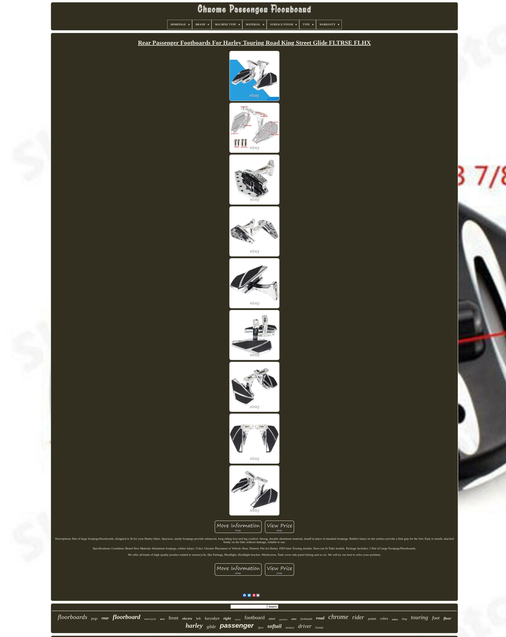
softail (274, 626)
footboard (255, 617)
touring (419, 617)
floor (447, 618)
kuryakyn (212, 618)
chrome (338, 616)
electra (187, 618)
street (272, 618)
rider (358, 617)
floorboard (126, 616)
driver (305, 626)
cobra (384, 618)
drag (404, 618)
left (198, 618)
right (227, 618)
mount (238, 619)
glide (211, 626)
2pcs (260, 627)
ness (162, 618)
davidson (290, 627)
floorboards (72, 616)
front (173, 617)
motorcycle (150, 618)
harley (194, 625)
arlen (293, 619)
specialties (283, 619)
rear (105, 618)
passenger (237, 625)
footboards (306, 618)
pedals (372, 618)
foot (436, 617)
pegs (94, 618)
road (320, 617)
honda (319, 627)
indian (395, 619)
